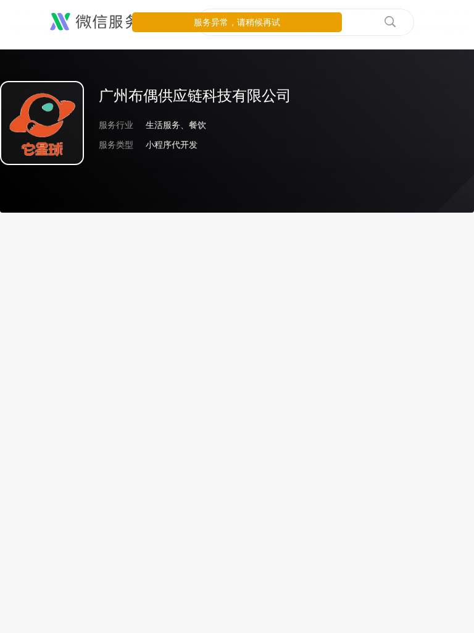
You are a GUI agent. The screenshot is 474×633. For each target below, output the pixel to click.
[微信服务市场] (111, 22)
